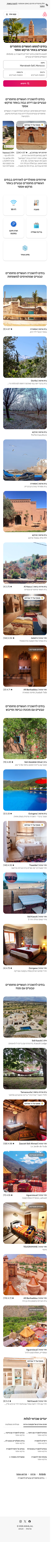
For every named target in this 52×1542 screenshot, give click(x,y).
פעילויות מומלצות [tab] (12, 1424)
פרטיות (28, 1529)
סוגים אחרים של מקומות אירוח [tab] (35, 1424)
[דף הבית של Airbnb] (45, 14)
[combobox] (25, 65)
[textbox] (36, 75)
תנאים (21, 1529)
